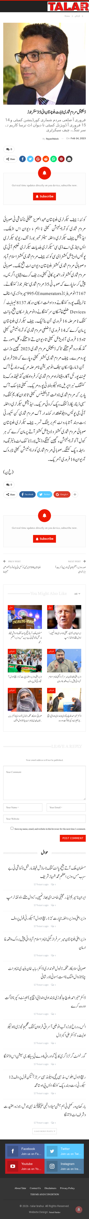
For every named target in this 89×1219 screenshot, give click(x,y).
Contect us (35, 1188)
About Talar (20, 1188)
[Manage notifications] (78, 1209)
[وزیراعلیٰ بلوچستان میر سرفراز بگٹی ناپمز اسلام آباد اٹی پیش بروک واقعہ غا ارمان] (64, 661)
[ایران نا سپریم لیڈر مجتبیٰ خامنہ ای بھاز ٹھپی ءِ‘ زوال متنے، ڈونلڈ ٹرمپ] (64, 617)
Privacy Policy (67, 1188)
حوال (11, 607)
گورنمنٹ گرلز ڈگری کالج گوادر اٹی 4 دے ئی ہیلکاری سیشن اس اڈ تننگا (45, 1056)
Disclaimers (50, 1188)
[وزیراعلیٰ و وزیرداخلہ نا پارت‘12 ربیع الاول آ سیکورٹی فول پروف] (25, 661)
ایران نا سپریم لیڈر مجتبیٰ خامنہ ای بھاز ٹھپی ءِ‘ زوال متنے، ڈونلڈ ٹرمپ (46, 897)
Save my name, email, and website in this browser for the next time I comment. (50, 829)
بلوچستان (12, 651)
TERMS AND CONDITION (44, 1194)
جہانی (50, 607)
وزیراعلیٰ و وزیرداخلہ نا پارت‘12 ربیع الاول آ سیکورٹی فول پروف (48, 918)
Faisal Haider (54, 1212)
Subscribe (46, 196)
